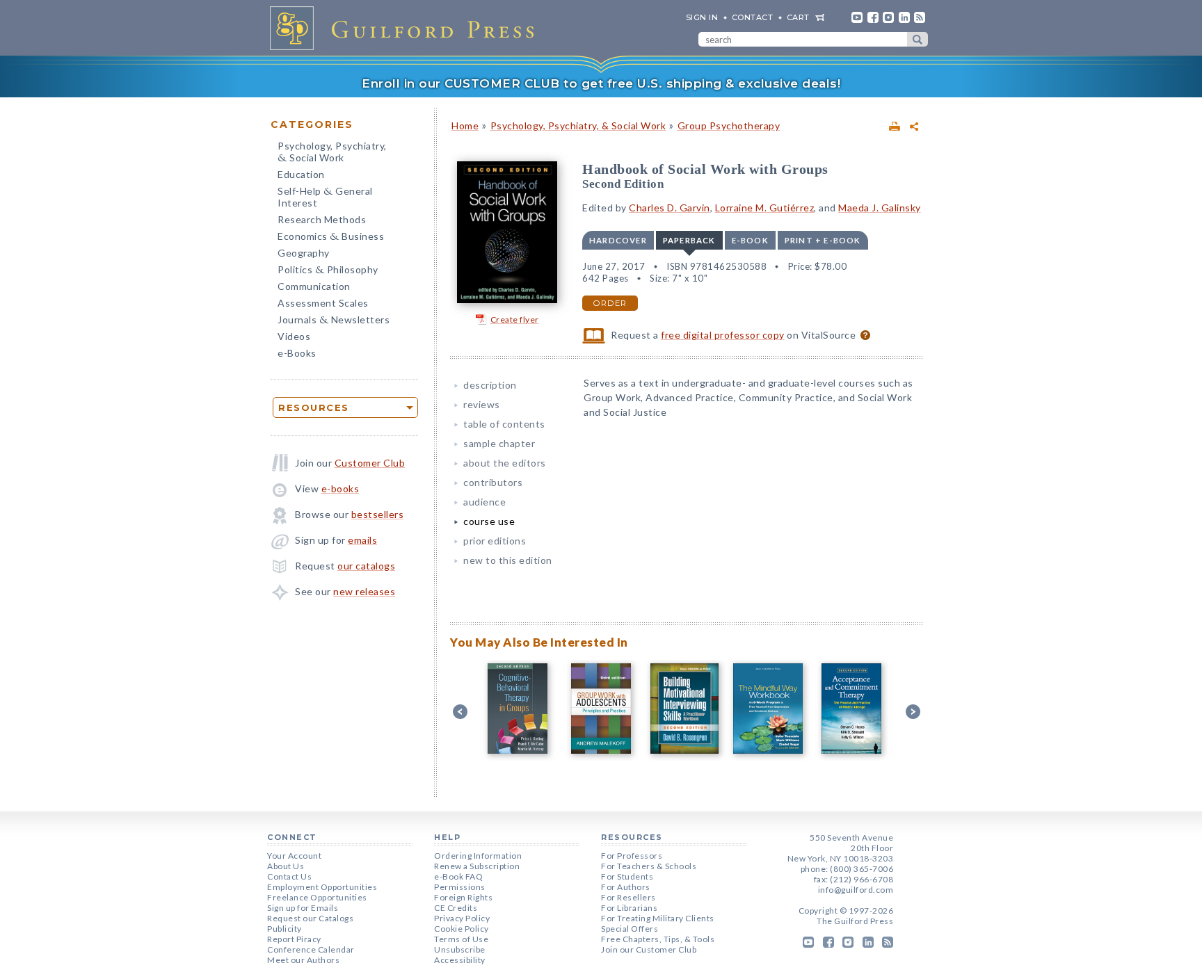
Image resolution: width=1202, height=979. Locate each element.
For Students (627, 876)
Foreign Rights (463, 897)
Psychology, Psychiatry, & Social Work (578, 125)
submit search (917, 39)
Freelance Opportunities (317, 897)
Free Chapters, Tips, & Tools (657, 939)
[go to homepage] (406, 28)
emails (362, 540)
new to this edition (507, 560)
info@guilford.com (856, 889)
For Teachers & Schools (648, 866)
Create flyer (514, 319)
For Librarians (629, 908)
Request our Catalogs (310, 918)
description (490, 385)
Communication (314, 286)
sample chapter (499, 443)
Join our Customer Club (648, 949)
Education (301, 174)
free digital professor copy (723, 335)
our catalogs (366, 566)
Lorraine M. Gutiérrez (765, 207)
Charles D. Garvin (669, 207)
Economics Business (331, 237)
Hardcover (618, 240)
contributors (492, 482)
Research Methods (322, 219)
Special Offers (629, 928)
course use (489, 521)
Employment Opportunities (322, 887)
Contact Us (289, 876)
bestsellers (377, 514)
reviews (481, 404)
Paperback (689, 240)
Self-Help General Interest (325, 197)
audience (484, 502)
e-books (340, 488)
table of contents (504, 424)
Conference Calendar (311, 949)
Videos (294, 336)
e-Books (297, 353)
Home (465, 125)
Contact (753, 17)
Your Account (294, 855)
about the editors (504, 463)
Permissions (460, 887)
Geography (304, 253)
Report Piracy (294, 939)
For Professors (631, 855)
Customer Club (370, 463)
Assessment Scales (323, 303)
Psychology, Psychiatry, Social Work (332, 153)
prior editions (494, 541)
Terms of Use (461, 939)
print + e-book (823, 240)
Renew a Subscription (477, 866)
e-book (750, 240)
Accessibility (460, 960)
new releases (364, 591)
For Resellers (628, 897)
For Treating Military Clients (657, 918)
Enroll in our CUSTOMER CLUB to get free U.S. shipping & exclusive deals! (601, 83)
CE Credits (455, 908)
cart (798, 17)
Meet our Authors (303, 960)
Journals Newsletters (334, 321)
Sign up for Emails (302, 908)
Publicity (284, 928)
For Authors (625, 887)
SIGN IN (702, 17)
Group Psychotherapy (729, 125)
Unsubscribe (460, 949)
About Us (285, 866)
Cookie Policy (461, 928)
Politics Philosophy (328, 271)
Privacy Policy (462, 918)
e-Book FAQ (458, 876)
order (610, 303)
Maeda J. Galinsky (879, 207)
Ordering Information (478, 855)
